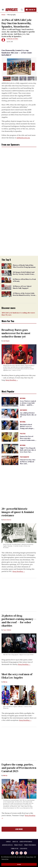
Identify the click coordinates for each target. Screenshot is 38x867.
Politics (22, 434)
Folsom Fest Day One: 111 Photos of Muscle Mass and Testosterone (27, 463)
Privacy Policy (29, 857)
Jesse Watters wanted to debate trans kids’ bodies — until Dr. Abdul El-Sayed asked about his (28, 405)
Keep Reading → (12, 380)
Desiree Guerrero (7, 519)
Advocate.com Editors (13, 38)
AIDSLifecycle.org (23, 138)
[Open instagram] (25, 853)
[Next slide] (33, 66)
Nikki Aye (5, 682)
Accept (19, 864)
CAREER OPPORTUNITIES (25, 842)
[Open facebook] (12, 853)
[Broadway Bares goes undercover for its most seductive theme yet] (19, 354)
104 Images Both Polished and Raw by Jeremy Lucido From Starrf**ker (23, 274)
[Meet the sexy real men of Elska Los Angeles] (19, 695)
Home (3, 15)
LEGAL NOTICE (23, 848)
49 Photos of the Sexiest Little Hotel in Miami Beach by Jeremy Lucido (24, 295)
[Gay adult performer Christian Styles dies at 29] (10, 413)
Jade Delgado (6, 341)
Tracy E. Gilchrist (7, 630)
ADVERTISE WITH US (7, 845)
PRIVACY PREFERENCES (30, 845)
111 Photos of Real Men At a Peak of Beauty (24, 280)
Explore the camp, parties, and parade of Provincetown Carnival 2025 (19, 768)
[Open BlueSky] (16, 853)
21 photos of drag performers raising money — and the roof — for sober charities (19, 620)
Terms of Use (4, 859)
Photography (11, 15)
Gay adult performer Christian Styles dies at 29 (28, 415)
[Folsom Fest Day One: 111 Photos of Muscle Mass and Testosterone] (10, 460)
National (23, 398)
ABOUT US (15, 842)
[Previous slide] (5, 66)
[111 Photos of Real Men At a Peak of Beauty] (6, 280)
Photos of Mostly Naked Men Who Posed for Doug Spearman (24, 266)
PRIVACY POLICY (18, 845)
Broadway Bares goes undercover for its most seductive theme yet (16, 333)
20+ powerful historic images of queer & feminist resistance (18, 512)
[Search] (22, 9)
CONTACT (8, 842)
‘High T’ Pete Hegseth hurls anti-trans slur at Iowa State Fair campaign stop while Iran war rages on (28, 452)
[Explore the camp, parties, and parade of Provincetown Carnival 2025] (19, 789)
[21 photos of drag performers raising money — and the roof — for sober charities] (19, 643)
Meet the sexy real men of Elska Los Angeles (17, 675)
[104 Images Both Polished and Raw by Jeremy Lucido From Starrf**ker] (6, 273)
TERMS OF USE (14, 848)
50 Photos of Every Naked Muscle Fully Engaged (22, 287)
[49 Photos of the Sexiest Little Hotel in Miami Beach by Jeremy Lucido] (6, 294)
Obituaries (23, 410)
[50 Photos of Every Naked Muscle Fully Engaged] (6, 287)
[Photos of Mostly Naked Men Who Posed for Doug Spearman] (6, 266)
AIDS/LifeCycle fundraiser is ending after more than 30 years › (18, 314)
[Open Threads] (21, 853)
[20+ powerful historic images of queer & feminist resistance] (19, 533)
